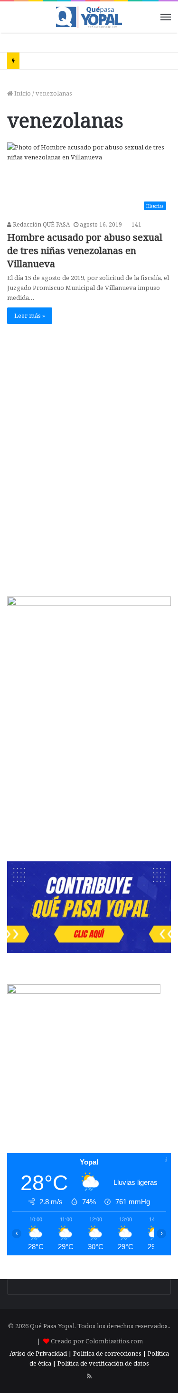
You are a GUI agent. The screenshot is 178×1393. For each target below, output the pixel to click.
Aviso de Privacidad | (40, 1353)
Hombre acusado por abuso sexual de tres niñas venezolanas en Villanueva (84, 250)
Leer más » (29, 316)
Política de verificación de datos (103, 1363)
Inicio (22, 93)
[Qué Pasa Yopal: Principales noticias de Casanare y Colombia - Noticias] (89, 17)
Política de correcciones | (110, 1353)
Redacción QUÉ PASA (40, 224)
